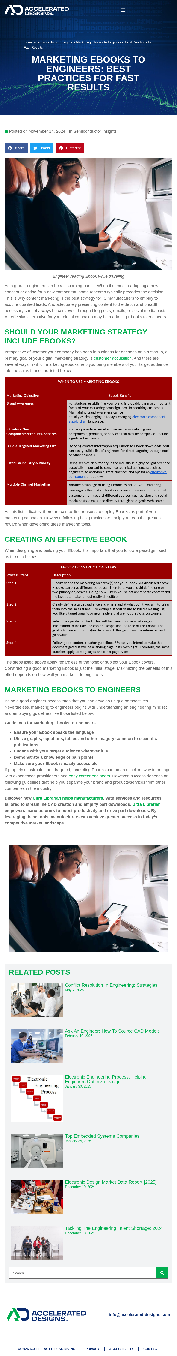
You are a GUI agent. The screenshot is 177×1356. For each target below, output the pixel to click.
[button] (123, 10)
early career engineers (89, 776)
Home (28, 42)
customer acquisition (113, 358)
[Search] (162, 1272)
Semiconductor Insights (54, 42)
